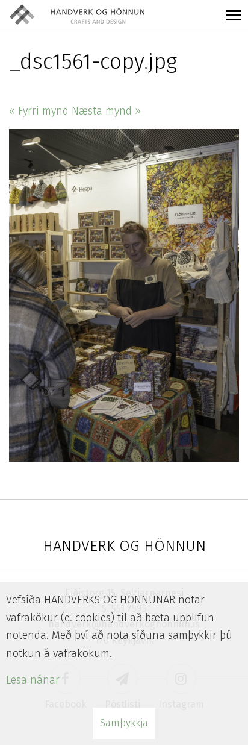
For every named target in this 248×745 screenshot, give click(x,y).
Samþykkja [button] (124, 723)
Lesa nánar (33, 680)
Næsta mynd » (106, 111)
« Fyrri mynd (39, 111)
